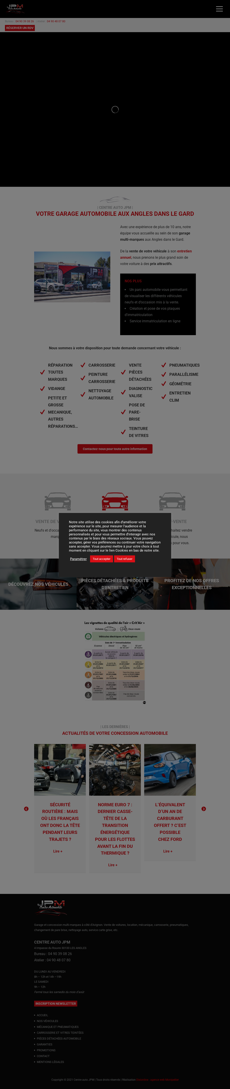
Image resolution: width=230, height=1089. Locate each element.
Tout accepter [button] (101, 559)
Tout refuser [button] (124, 559)
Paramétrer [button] (78, 559)
